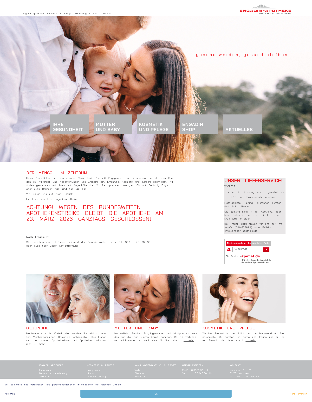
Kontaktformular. (69, 245)
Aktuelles (44, 376)
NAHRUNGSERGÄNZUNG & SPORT (155, 365)
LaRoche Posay (96, 376)
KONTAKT (235, 365)
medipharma (93, 370)
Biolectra (140, 376)
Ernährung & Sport (87, 13)
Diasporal (140, 373)
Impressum (45, 370)
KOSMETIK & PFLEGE (100, 365)
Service (107, 13)
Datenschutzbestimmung (53, 373)
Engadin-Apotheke (33, 13)
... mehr (39, 343)
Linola (90, 373)
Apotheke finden (261, 243)
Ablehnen (10, 393)
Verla (137, 370)
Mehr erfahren (298, 393)
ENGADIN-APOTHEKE (51, 365)
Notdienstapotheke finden (240, 243)
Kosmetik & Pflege (59, 13)
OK (156, 393)
